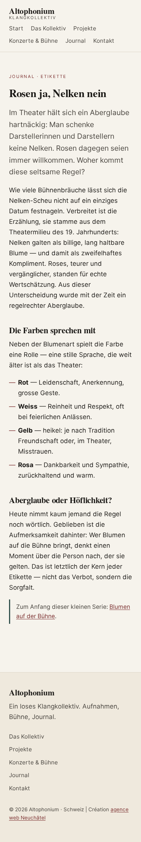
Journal (75, 40)
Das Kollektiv (48, 28)
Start (16, 28)
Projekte (84, 28)
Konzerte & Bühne (33, 40)
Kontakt (103, 40)
